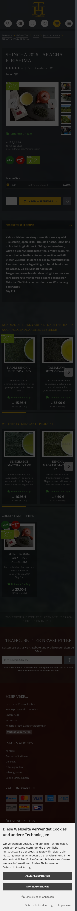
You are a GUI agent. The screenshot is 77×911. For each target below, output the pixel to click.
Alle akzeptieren (37, 875)
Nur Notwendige (37, 886)
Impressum (65, 905)
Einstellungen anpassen (39, 896)
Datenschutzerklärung (39, 905)
